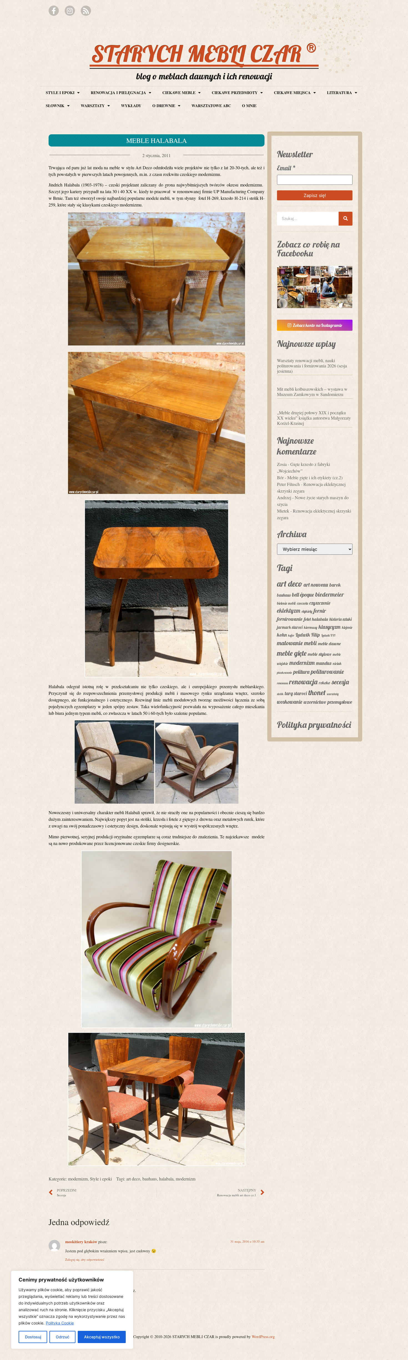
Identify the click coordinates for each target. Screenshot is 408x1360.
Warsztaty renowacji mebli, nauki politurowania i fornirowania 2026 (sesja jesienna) (312, 365)
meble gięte (291, 653)
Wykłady (131, 106)
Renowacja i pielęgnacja (118, 92)
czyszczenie (319, 603)
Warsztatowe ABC (211, 106)
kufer (291, 635)
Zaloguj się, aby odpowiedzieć (84, 1259)
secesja (340, 682)
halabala (166, 1179)
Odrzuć (62, 1336)
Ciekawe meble (178, 92)
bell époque (303, 594)
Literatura (339, 92)
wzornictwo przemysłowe (328, 702)
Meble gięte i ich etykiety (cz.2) (314, 477)
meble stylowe (319, 654)
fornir (320, 610)
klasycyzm (330, 627)
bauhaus (149, 1179)
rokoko (324, 682)
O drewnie (163, 106)
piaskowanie (284, 673)
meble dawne (329, 643)
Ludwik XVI (328, 635)
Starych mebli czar (204, 53)
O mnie (249, 106)
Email (286, 168)
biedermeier (329, 594)
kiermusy (310, 627)
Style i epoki (60, 92)
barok (335, 585)
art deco (133, 1179)
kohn (282, 635)
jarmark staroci (290, 627)
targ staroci (296, 693)
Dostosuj (33, 1336)
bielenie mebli (286, 603)
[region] (72, 1310)
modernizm (78, 1179)
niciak (337, 663)
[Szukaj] (345, 219)
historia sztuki (340, 619)
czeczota (302, 603)
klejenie (347, 627)
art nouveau (316, 584)
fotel (307, 619)
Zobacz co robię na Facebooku (308, 249)
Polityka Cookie (60, 1323)
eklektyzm (288, 610)
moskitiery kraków (81, 1242)
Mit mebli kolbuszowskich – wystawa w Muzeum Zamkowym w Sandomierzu (312, 391)
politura (301, 671)
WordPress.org (263, 1336)
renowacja (303, 681)
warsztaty (333, 694)
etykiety (307, 611)
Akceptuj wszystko (102, 1336)
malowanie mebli (297, 643)
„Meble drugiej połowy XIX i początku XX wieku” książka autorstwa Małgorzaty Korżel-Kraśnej (314, 418)
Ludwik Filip (308, 635)
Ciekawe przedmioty (235, 92)
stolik (280, 694)
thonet (317, 692)
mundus (323, 663)
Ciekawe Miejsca (292, 92)
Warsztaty (93, 106)
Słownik (55, 106)
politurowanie (327, 671)
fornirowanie (290, 619)
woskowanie (289, 701)
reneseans (282, 683)
